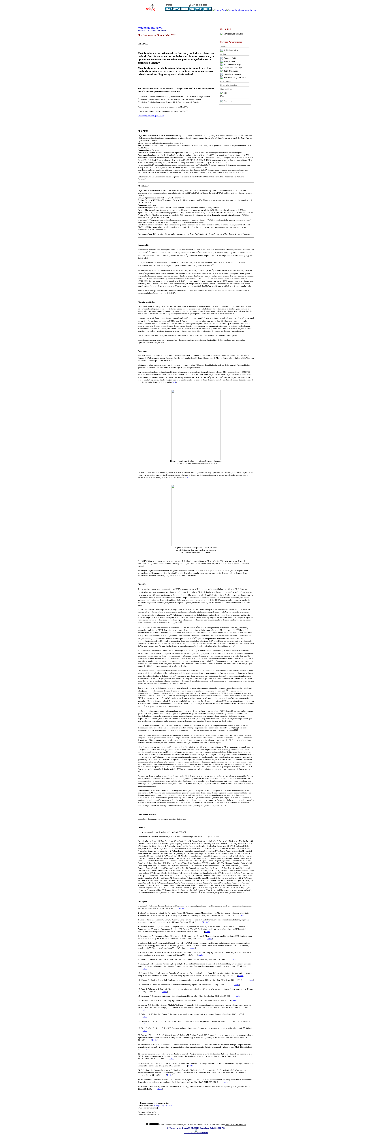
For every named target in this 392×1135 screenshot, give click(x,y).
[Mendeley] (222, 93)
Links (181, 908)
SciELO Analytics (231, 50)
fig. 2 (189, 477)
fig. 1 (174, 382)
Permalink (228, 101)
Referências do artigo (232, 65)
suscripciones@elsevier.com (196, 1133)
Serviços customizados (233, 34)
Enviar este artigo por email (235, 78)
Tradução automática (232, 74)
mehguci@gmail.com (163, 1105)
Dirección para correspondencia (151, 116)
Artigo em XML (230, 61)
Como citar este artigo (233, 68)
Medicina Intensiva (150, 27)
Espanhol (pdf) (230, 58)
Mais (226, 93)
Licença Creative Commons (235, 1124)
